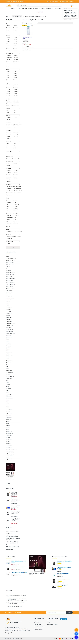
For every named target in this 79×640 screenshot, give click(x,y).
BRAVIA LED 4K (8, 296)
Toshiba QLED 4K (9, 321)
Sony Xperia (8, 443)
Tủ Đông (7, 364)
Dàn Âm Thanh (8, 327)
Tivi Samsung (8, 270)
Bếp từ (7, 380)
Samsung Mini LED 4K (10, 274)
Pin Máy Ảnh (8, 415)
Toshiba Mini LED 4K (9, 325)
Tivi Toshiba (8, 315)
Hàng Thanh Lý (39, 11)
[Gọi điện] (76, 629)
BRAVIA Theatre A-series (10, 333)
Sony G (7, 405)
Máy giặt (24, 8)
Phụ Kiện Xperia (9, 445)
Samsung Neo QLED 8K (10, 284)
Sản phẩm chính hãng (64, 1)
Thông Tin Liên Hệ (37, 624)
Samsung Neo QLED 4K (10, 282)
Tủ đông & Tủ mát (58, 8)
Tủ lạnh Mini (8, 348)
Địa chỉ (48, 1)
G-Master (7, 407)
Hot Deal (7, 457)
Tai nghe (7, 429)
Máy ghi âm (8, 437)
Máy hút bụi (8, 374)
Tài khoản (71, 1)
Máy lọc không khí (9, 372)
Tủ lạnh (19, 8)
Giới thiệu (48, 621)
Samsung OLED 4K (9, 286)
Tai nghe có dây (9, 431)
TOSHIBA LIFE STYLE (10, 262)
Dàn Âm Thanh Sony (9, 331)
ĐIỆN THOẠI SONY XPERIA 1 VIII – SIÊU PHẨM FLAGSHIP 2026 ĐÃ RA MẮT (12, 543)
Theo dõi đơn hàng (54, 1)
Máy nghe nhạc (9, 439)
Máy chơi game (49, 8)
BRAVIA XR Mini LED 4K (10, 298)
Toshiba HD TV (8, 317)
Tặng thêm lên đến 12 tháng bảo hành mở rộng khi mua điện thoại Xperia (13, 536)
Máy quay (7, 411)
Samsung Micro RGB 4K (10, 272)
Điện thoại (43, 8)
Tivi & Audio (13, 8)
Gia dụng (65, 8)
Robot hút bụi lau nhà (10, 376)
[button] (13, 24)
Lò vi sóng (8, 384)
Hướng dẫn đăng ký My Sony (52, 624)
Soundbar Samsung (9, 329)
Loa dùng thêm (8, 335)
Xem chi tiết (28, 46)
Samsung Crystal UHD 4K (10, 278)
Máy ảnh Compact (9, 409)
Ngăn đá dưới (8, 346)
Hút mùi (7, 386)
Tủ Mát (7, 366)
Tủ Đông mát (8, 362)
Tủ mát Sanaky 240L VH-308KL (27, 38)
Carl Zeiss (7, 403)
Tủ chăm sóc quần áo (10, 264)
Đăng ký (69, 612)
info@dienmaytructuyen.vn (18, 1)
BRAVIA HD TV (8, 294)
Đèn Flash (7, 421)
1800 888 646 (9, 1)
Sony (7, 401)
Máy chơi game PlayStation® (11, 449)
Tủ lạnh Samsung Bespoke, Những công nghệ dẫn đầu (12, 532)
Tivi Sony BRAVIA (9, 290)
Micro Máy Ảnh (8, 417)
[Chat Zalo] (76, 633)
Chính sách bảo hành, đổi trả (39, 626)
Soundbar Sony (9, 337)
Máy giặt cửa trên (9, 352)
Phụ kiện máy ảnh (9, 413)
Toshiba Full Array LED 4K (10, 323)
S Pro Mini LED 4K (9, 313)
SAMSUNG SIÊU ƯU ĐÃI (10, 260)
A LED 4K (7, 305)
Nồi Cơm (7, 390)
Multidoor (7, 341)
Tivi (6, 268)
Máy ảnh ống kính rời (9, 394)
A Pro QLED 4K (8, 307)
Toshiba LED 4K (9, 319)
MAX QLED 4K (8, 309)
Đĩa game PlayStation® (10, 453)
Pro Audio (7, 427)
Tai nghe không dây (9, 433)
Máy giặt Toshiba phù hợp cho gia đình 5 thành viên (13, 539)
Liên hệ (48, 622)
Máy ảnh (30, 8)
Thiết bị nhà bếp (9, 378)
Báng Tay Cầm (8, 419)
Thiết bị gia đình (9, 370)
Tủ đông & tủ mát (9, 360)
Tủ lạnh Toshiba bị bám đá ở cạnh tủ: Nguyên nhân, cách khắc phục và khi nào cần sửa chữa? (12, 548)
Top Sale (7, 256)
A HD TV (7, 303)
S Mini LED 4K (8, 311)
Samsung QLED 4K (9, 280)
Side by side (8, 343)
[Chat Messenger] (76, 637)
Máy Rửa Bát (8, 388)
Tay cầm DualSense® (10, 451)
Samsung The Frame (9, 288)
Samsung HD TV (9, 276)
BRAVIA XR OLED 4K (9, 299)
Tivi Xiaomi (8, 301)
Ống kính (7, 400)
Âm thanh (36, 8)
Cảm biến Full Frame (9, 398)
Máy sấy (7, 358)
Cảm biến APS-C (9, 396)
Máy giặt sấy (8, 356)
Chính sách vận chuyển (38, 627)
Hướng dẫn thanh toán (38, 629)
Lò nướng (7, 382)
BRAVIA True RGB (9, 292)
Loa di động (8, 425)
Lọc (13, 247)
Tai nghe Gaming (9, 435)
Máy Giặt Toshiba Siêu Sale (11, 258)
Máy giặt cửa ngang (9, 354)
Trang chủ (7, 16)
